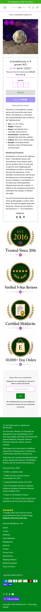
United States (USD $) (14, 575)
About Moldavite (9, 538)
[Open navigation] (5, 7)
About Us (6, 545)
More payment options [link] (20, 105)
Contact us (20, 213)
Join (20, 396)
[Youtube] (12, 594)
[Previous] (6, 22)
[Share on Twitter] (20, 218)
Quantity (20, 80)
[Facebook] (4, 594)
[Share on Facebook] (17, 218)
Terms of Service (9, 567)
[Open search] (30, 7)
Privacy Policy (8, 552)
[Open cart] (37, 7)
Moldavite (6, 535)
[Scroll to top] (36, 606)
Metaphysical (8, 542)
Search (5, 528)
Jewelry (5, 531)
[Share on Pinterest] (24, 218)
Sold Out (20, 93)
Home (11, 15)
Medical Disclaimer (10, 563)
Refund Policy (8, 556)
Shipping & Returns (10, 560)
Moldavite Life (21, 604)
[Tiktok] (9, 594)
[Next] (11, 22)
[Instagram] (6, 594)
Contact (6, 549)
